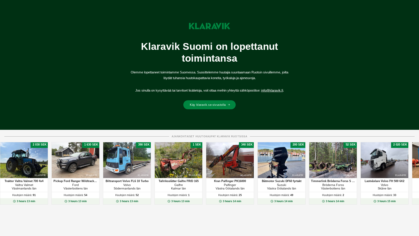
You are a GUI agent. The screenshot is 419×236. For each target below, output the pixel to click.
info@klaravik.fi (272, 90)
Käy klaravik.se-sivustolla (208, 104)
